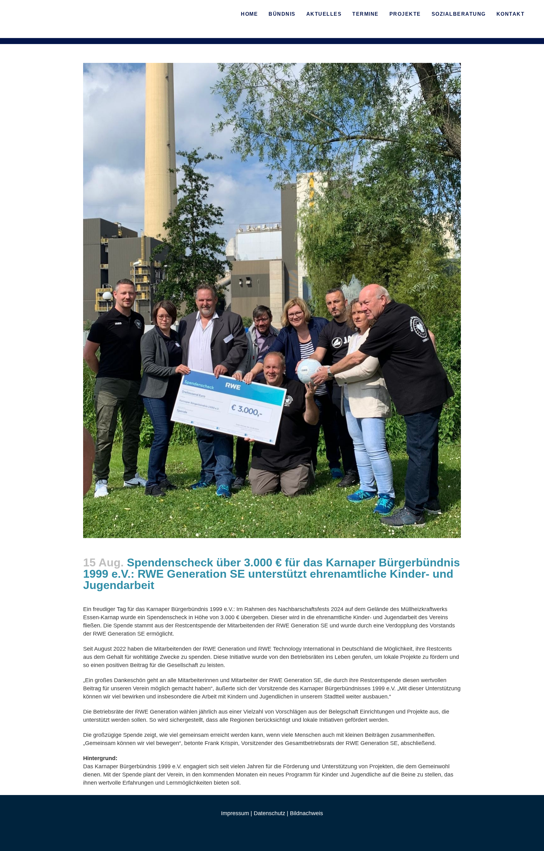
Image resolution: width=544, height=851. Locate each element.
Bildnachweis (306, 813)
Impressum (235, 813)
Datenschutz (269, 813)
